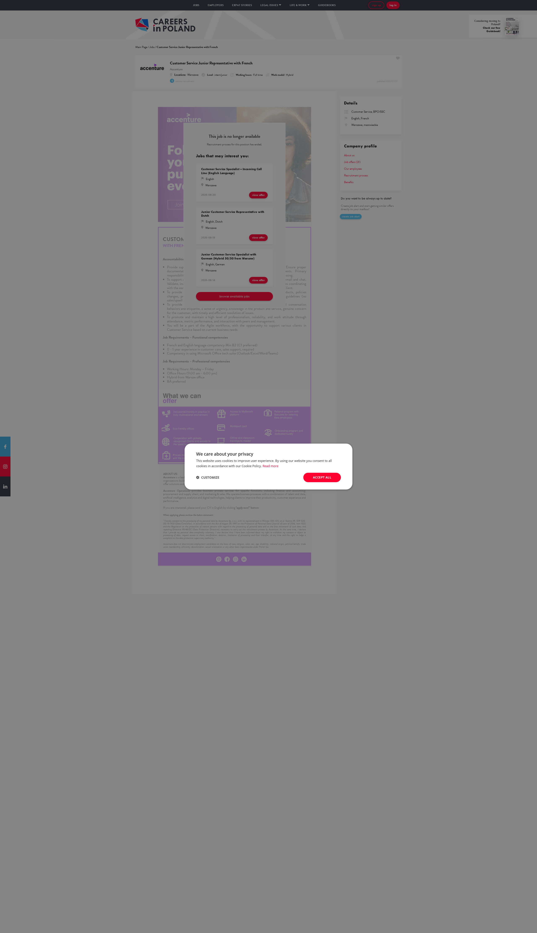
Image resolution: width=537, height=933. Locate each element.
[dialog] (268, 466)
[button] (207, 477)
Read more (270, 466)
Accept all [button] (322, 477)
